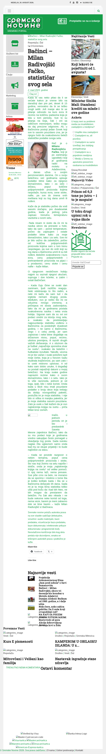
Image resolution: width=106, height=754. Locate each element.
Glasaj (74, 170)
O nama (51, 750)
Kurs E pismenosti (18, 641)
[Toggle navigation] (9, 11)
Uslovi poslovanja (65, 750)
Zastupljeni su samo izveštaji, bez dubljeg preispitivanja (84, 145)
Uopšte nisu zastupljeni (86, 132)
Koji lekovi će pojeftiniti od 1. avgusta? (83, 68)
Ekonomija (86, 60)
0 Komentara (36, 46)
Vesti (86, 97)
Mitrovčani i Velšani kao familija (23, 661)
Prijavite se (77, 266)
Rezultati (82, 170)
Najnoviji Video (82, 180)
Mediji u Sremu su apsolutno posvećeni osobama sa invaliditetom (85, 162)
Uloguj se (87, 3)
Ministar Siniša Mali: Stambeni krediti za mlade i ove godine (85, 106)
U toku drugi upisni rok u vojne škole (81, 215)
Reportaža (33, 43)
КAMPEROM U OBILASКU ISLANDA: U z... (76, 643)
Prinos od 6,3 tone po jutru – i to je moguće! (84, 195)
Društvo (75, 60)
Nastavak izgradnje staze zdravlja (75, 661)
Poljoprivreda (87, 188)
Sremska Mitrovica (85, 636)
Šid (41, 43)
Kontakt (79, 750)
